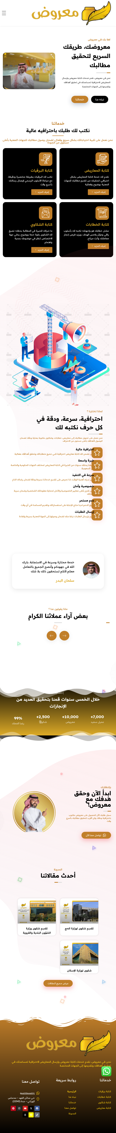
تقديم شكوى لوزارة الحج (79, 928)
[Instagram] (19, 1108)
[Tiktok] (37, 1114)
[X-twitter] (31, 1108)
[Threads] (25, 1114)
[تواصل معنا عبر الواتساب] (106, 1071)
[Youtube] (25, 1108)
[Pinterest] (13, 1108)
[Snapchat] (31, 1114)
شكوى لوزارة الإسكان (79, 970)
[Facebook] (37, 1108)
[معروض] (61, 12)
